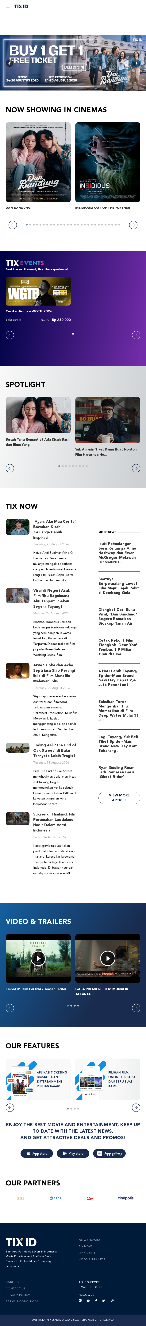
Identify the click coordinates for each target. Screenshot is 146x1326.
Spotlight (87, 1253)
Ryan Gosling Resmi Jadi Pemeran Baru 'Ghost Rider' (116, 772)
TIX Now (85, 1246)
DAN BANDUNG (18, 208)
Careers (12, 1282)
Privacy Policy (18, 1295)
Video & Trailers (92, 1259)
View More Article (119, 798)
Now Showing (90, 1240)
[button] (13, 225)
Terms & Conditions (22, 1301)
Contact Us (15, 1288)
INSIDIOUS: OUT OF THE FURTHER (102, 208)
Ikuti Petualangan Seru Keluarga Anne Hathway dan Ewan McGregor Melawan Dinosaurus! (117, 553)
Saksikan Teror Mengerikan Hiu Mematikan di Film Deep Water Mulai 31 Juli (118, 711)
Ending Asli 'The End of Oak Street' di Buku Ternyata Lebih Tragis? (54, 750)
